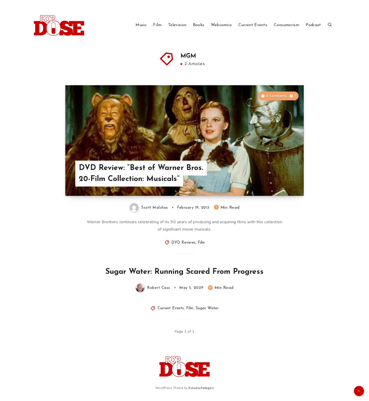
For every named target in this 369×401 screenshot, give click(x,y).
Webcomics (221, 25)
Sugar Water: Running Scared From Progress (184, 272)
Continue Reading (280, 181)
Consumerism (286, 25)
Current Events (252, 25)
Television (177, 25)
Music (141, 25)
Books (198, 25)
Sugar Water (207, 308)
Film (157, 25)
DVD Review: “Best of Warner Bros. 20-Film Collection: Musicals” (141, 173)
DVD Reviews (183, 243)
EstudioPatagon (201, 388)
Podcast (313, 25)
